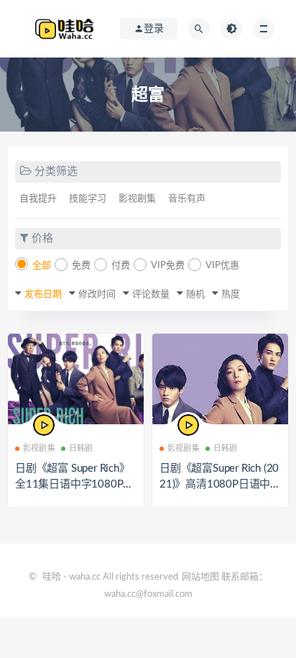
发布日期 (43, 294)
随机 (195, 294)
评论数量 (151, 294)
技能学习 (87, 199)
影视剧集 (137, 199)
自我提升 (38, 199)
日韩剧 (81, 448)
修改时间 (97, 294)
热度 (230, 294)
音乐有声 (186, 199)
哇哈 (51, 577)
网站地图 (200, 577)
